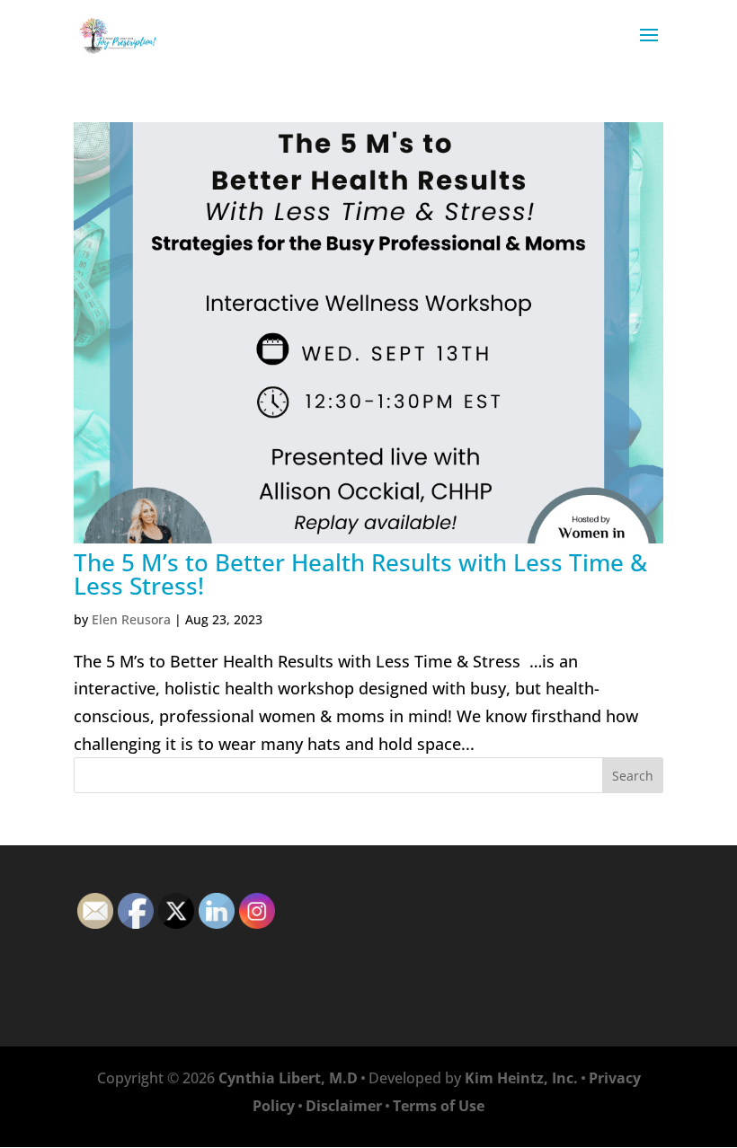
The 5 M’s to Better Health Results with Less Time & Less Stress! (360, 574)
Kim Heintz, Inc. (521, 1078)
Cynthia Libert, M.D (288, 1078)
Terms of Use (438, 1106)
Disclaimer (344, 1106)
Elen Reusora (131, 619)
